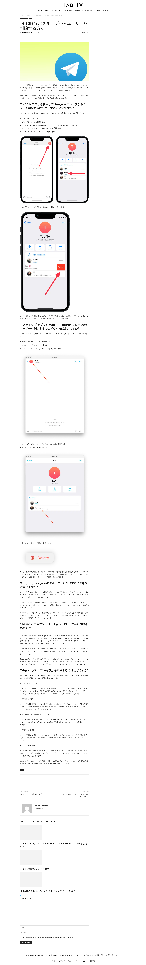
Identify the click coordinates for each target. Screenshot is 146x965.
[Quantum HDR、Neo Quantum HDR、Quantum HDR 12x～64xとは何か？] (54, 832)
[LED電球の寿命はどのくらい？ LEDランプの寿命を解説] (54, 879)
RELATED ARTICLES (28, 822)
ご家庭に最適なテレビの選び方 (35, 869)
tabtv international (27, 32)
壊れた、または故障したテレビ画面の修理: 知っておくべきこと (73, 795)
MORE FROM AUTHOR (46, 822)
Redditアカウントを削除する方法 (31, 794)
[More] (40, 37)
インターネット (29, 15)
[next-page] (22, 895)
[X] (27, 37)
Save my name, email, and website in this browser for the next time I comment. (47, 937)
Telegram (28, 770)
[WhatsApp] (36, 37)
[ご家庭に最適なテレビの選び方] (54, 857)
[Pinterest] (31, 37)
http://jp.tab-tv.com (39, 808)
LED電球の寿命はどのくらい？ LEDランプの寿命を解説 (47, 891)
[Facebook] (22, 37)
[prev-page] (20, 895)
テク (30, 18)
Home (21, 15)
